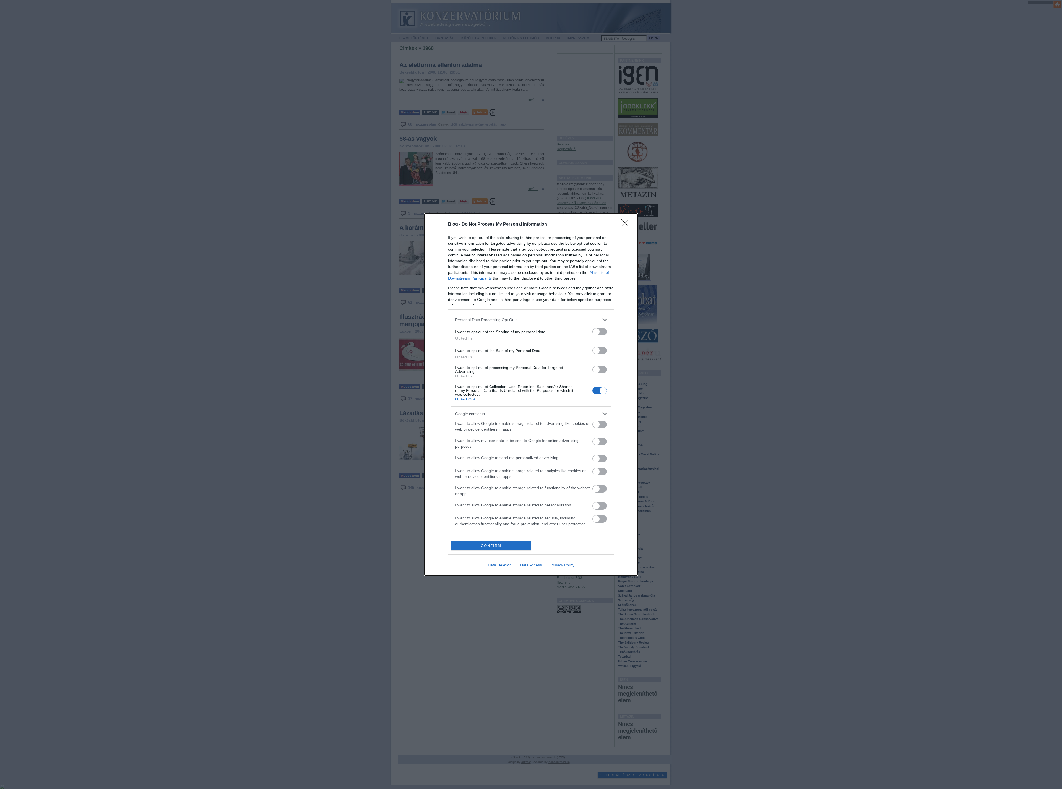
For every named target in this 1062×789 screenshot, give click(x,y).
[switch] (599, 331)
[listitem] (531, 319)
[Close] (626, 224)
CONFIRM (491, 546)
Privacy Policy (562, 565)
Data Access (531, 565)
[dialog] (531, 394)
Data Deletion (500, 565)
